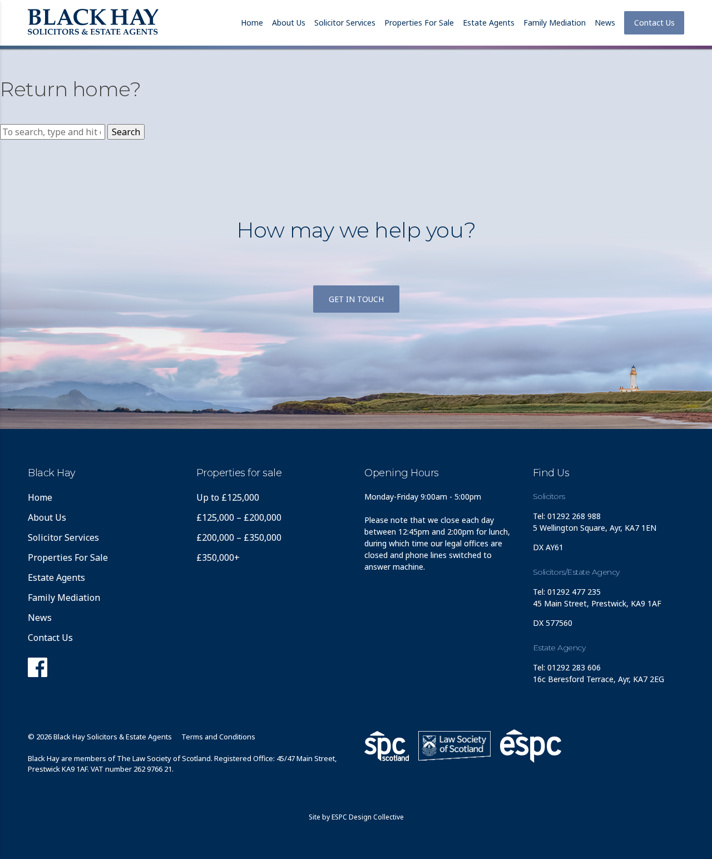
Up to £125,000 (227, 497)
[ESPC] (386, 746)
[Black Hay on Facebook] (37, 670)
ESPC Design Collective (368, 817)
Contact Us (654, 22)
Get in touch (356, 299)
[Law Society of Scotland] (454, 746)
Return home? (70, 89)
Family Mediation (554, 22)
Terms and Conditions (218, 737)
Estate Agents (489, 22)
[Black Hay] (93, 23)
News (605, 22)
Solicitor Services (344, 22)
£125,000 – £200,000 (238, 517)
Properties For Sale (419, 22)
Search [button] (126, 132)
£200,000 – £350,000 (238, 537)
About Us (288, 22)
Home (252, 22)
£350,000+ (218, 557)
